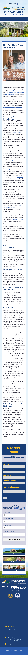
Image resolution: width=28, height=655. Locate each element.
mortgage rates (9, 94)
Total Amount (7, 512)
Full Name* (6, 464)
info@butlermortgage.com (14, 644)
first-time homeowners (17, 90)
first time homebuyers (17, 132)
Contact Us (20, 650)
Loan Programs (14, 650)
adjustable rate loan (10, 169)
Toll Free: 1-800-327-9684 (14, 632)
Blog (14, 651)
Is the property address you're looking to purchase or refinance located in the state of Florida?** (12, 487)
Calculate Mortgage (14, 539)
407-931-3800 (14, 11)
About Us (7, 650)
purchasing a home (18, 219)
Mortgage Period (8, 531)
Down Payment (8, 518)
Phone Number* (7, 469)
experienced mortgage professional (12, 107)
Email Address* (7, 475)
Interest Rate (7, 525)
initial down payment (11, 92)
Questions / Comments (10, 480)
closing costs (20, 92)
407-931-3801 (11, 635)
